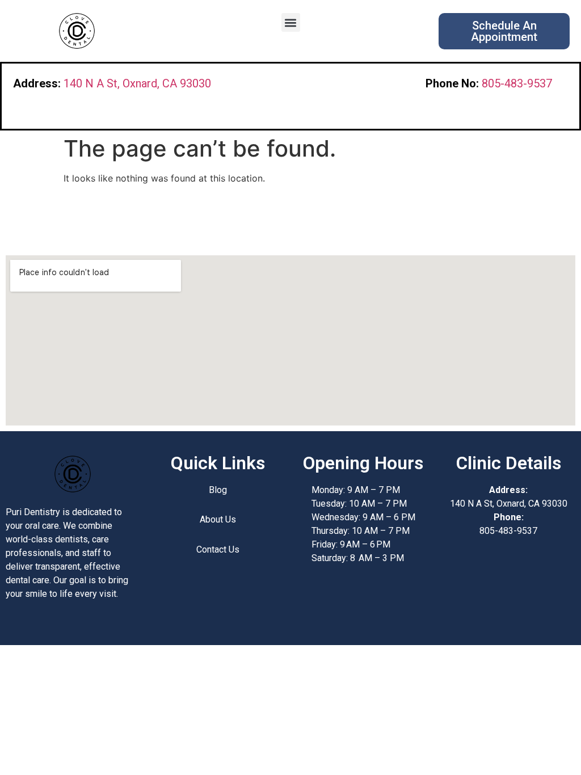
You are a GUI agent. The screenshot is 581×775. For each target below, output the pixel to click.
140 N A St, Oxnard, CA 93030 (137, 83)
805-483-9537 (517, 83)
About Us (218, 519)
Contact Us (217, 549)
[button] (290, 22)
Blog (218, 490)
